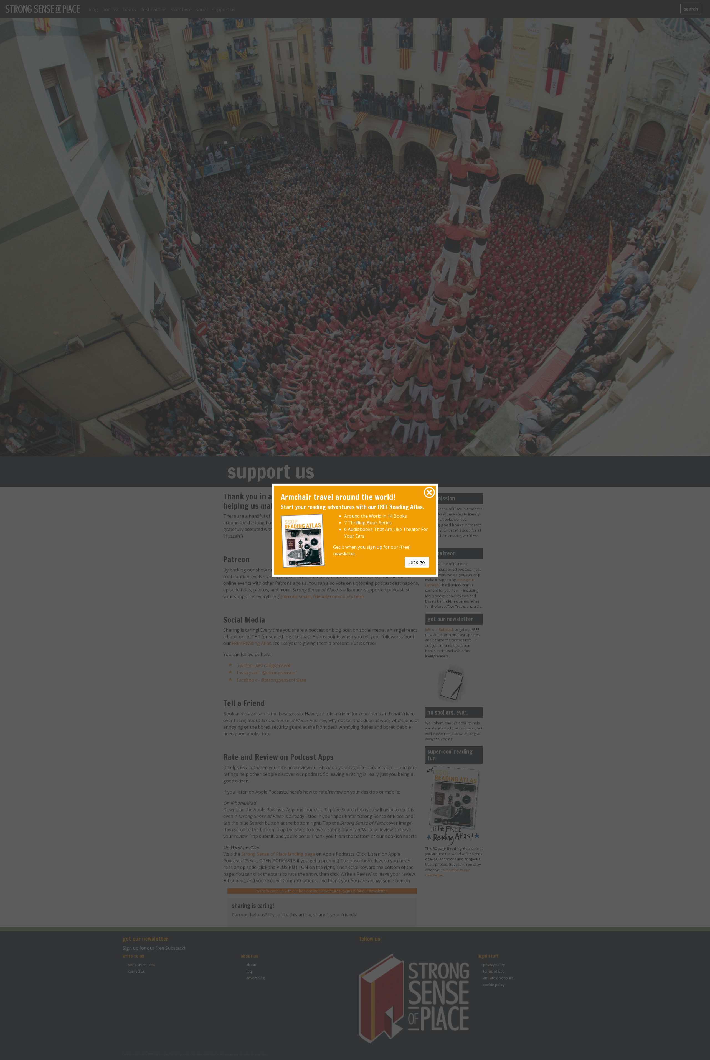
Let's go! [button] (417, 562)
